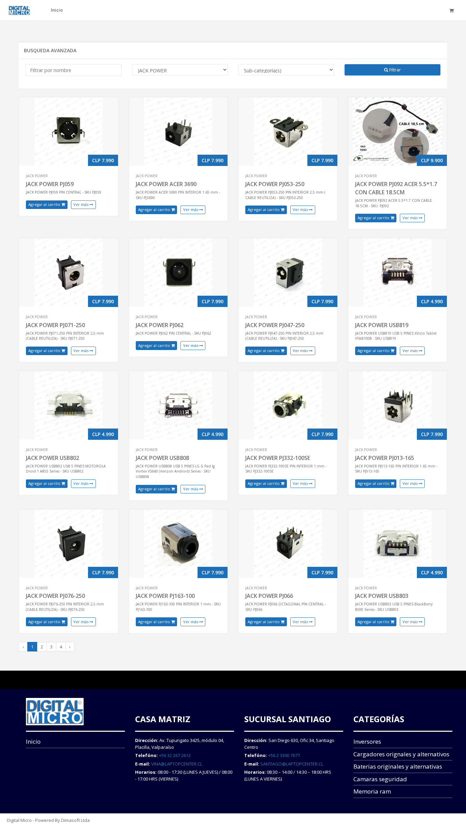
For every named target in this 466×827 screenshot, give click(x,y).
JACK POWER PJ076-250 (55, 596)
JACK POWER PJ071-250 (55, 325)
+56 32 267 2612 (175, 755)
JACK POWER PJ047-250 (274, 325)
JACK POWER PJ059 (50, 184)
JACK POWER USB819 (381, 325)
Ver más (81, 204)
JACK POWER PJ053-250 (274, 184)
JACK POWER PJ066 (269, 596)
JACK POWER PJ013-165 (384, 458)
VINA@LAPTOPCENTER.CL (176, 764)
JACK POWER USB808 (162, 458)
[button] (452, 10)
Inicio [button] (57, 10)
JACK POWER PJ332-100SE (277, 458)
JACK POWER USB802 (52, 458)
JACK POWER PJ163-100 (165, 596)
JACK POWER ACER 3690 (166, 184)
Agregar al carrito (44, 204)
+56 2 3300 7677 (284, 755)
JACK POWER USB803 (381, 596)
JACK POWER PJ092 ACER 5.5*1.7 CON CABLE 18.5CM (396, 188)
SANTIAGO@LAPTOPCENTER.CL (291, 764)
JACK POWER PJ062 (160, 325)
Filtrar (394, 70)
